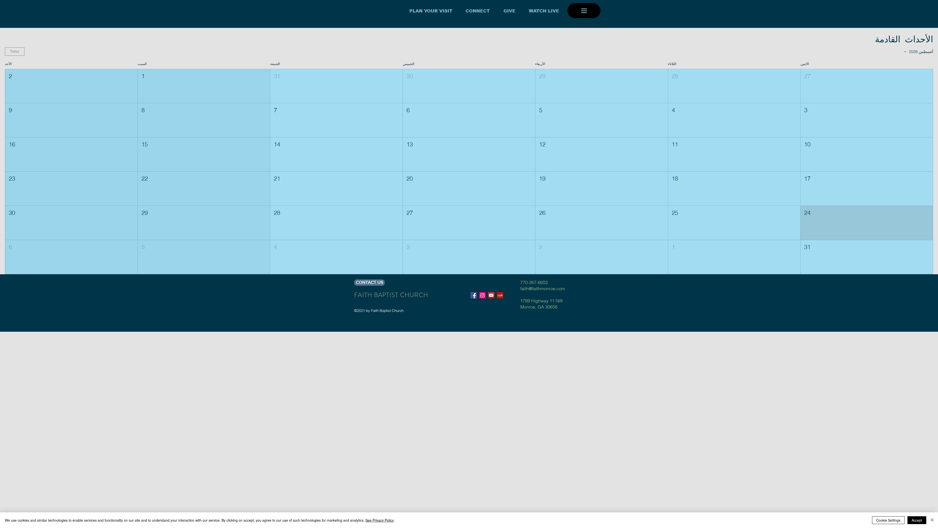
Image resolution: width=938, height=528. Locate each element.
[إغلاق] (932, 520)
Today (14, 51)
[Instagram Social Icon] (482, 295)
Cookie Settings (888, 520)
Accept (917, 520)
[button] (866, 86)
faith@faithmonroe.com (542, 288)
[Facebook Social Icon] (473, 295)
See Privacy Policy (379, 520)
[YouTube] (491, 295)
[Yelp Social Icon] (500, 295)
